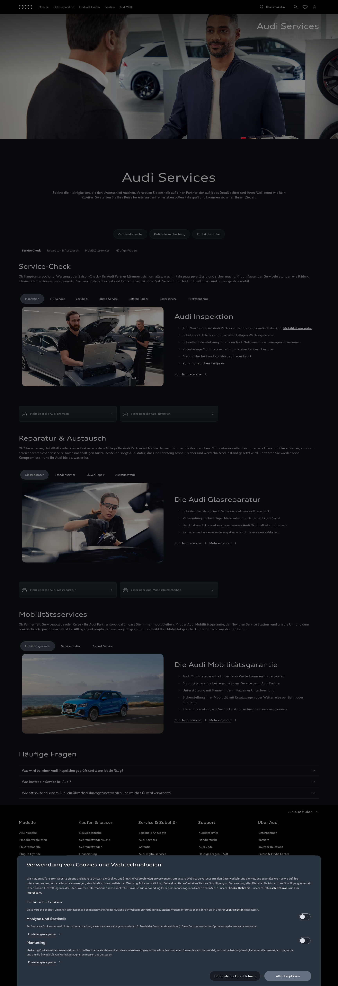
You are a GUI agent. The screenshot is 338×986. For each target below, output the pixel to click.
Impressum (34, 892)
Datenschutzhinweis (277, 888)
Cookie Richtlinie (239, 888)
